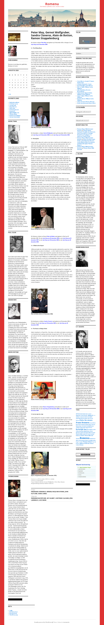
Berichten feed (13, 612)
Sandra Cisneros (48, 483)
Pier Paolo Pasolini (90, 434)
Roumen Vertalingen (14, 115)
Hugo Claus (91, 424)
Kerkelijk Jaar (81, 429)
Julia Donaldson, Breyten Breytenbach (83, 90)
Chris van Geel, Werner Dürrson (85, 101)
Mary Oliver (90, 431)
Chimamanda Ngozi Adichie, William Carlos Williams (84, 93)
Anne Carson (88, 413)
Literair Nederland (14, 117)
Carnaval (82, 416)
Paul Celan (12, 108)
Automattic (66, 622)
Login (10, 610)
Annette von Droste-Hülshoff (84, 415)
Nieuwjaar (86, 432)
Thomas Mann (13, 114)
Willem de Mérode (85, 443)
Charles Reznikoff (88, 416)
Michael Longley (79, 432)
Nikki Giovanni (91, 432)
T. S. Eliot (80, 442)
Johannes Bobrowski (80, 427)
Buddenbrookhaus (14, 102)
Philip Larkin (82, 434)
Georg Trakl (12, 105)
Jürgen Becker (88, 427)
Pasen (77, 434)
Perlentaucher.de (14, 109)
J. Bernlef (83, 426)
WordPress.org (13, 615)
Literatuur (40, 480)
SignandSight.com (14, 112)
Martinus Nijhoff (83, 431)
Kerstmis (89, 429)
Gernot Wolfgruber (48, 133)
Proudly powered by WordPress (43, 622)
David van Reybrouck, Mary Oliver (86, 103)
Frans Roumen (82, 422)
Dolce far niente (86, 420)
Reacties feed (13, 613)
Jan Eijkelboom (90, 426)
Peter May (57, 482)
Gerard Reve (92, 422)
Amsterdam (82, 413)
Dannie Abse (87, 418)
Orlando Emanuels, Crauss (84, 84)
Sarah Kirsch (92, 438)
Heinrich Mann (85, 424)
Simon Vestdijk (88, 440)
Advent (78, 414)
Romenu (52, 4)
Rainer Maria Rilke (86, 435)
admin (52, 479)
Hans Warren (13, 107)
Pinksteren (78, 435)
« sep (9, 94)
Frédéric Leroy (13, 104)
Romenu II (12, 111)
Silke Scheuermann (80, 440)
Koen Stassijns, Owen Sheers (85, 85)
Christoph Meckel (80, 418)
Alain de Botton (51, 236)
